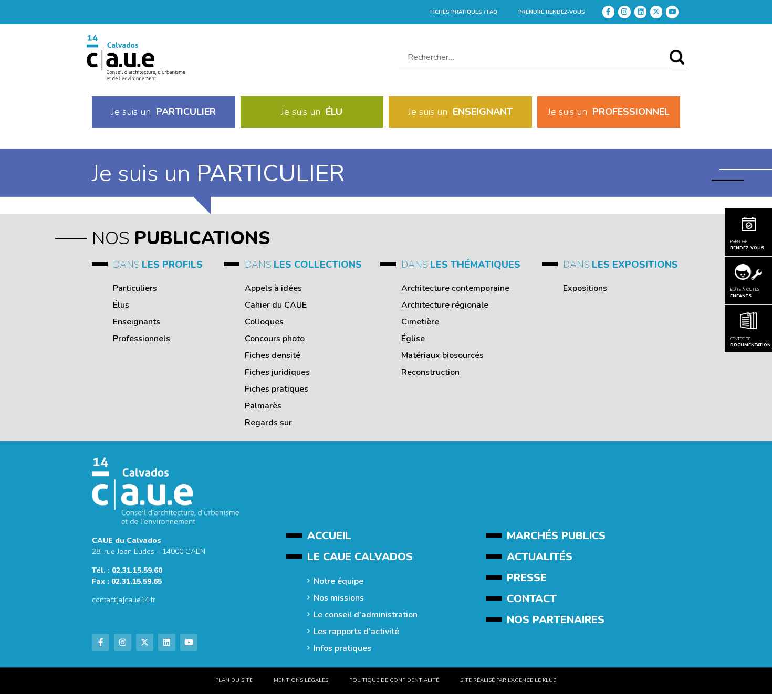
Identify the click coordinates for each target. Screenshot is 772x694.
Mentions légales (301, 680)
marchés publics (556, 536)
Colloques (264, 322)
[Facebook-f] (608, 12)
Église (413, 338)
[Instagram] (624, 12)
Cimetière (420, 322)
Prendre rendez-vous (551, 12)
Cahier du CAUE (276, 305)
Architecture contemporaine (455, 288)
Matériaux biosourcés (442, 355)
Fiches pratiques (276, 389)
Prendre (747, 245)
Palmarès (263, 406)
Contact (532, 599)
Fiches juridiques (277, 372)
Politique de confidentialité (394, 680)
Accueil (329, 536)
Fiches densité (272, 355)
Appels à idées (273, 288)
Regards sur (268, 422)
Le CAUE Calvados (360, 557)
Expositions (585, 288)
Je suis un (163, 112)
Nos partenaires (555, 620)
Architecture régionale (444, 305)
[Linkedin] (640, 12)
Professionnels (141, 338)
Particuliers (135, 288)
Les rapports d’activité (356, 631)
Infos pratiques (342, 648)
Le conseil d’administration (366, 615)
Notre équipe (338, 581)
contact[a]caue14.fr (123, 600)
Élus (121, 305)
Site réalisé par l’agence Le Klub (508, 680)
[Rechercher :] (534, 57)
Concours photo (275, 338)
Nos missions (339, 598)
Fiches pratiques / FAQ (463, 12)
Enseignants (136, 322)
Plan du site (234, 680)
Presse (527, 578)
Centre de (748, 342)
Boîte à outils (744, 293)
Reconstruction (430, 372)
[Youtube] (672, 12)
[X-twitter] (656, 12)
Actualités (539, 557)
